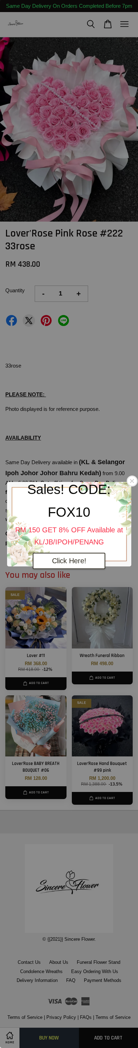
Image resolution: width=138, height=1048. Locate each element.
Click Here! (69, 561)
